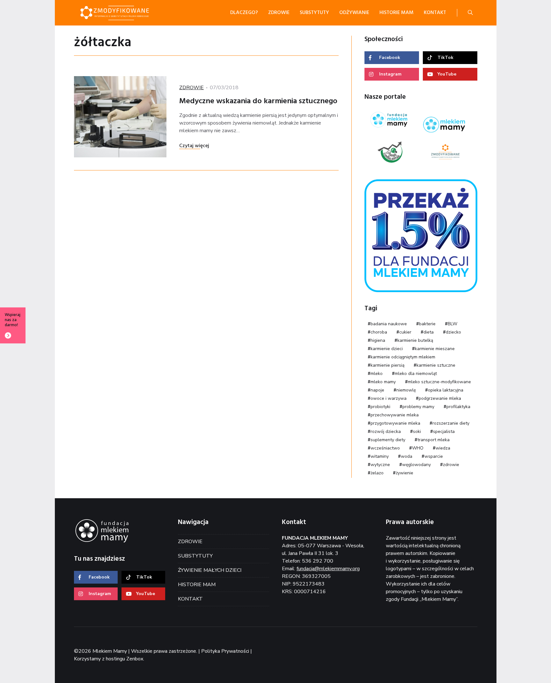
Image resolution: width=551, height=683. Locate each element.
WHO (417, 448)
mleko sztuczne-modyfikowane (439, 382)
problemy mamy (418, 407)
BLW (452, 324)
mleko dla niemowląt (416, 373)
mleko (377, 373)
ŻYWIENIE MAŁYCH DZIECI (209, 570)
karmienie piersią (387, 365)
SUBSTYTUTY (195, 555)
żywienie (404, 473)
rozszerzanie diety (450, 423)
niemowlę (406, 390)
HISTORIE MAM (197, 584)
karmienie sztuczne (435, 365)
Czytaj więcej (194, 146)
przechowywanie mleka (395, 415)
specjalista (444, 431)
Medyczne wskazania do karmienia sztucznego (258, 101)
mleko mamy (383, 382)
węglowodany (416, 465)
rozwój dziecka (386, 431)
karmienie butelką (415, 340)
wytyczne (380, 465)
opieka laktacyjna (445, 390)
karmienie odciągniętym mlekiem (403, 357)
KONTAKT (190, 598)
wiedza (443, 448)
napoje (377, 390)
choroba (379, 332)
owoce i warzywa (389, 398)
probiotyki (380, 407)
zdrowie (451, 465)
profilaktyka (458, 407)
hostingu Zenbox (124, 658)
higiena (378, 340)
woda (406, 456)
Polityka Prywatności (225, 651)
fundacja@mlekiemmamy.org (328, 568)
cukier (405, 332)
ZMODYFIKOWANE (122, 12)
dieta (428, 332)
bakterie (427, 324)
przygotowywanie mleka (395, 423)
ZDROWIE (191, 87)
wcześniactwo (385, 448)
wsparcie (433, 456)
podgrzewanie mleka (440, 398)
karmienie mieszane (435, 349)
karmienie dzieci (387, 349)
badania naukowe (389, 324)
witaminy (380, 456)
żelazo (377, 473)
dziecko (453, 332)
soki (417, 431)
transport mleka (433, 440)
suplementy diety (388, 440)
